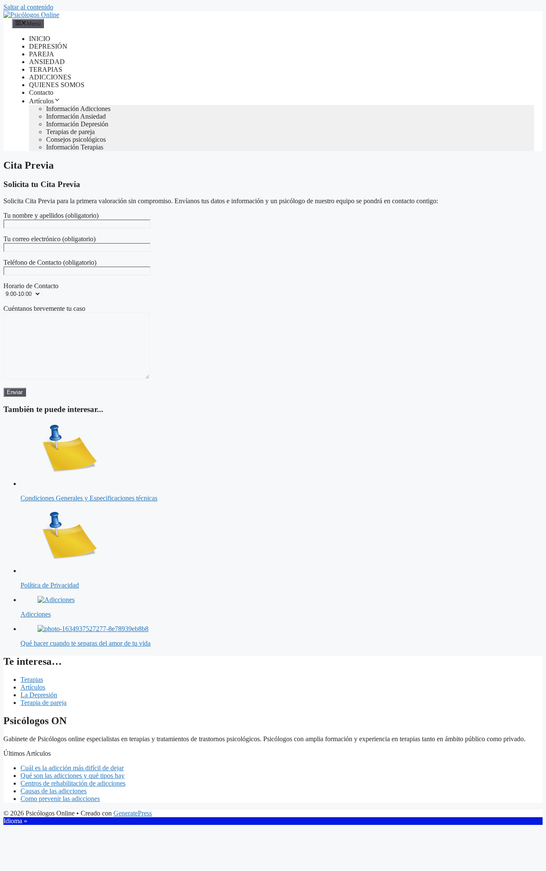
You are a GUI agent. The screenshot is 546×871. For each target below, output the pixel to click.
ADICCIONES (50, 77)
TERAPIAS (45, 69)
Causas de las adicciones (53, 791)
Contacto (41, 92)
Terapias (31, 679)
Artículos (41, 101)
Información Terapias (74, 147)
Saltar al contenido (28, 7)
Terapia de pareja (43, 702)
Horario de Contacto (30, 285)
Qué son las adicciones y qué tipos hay (72, 775)
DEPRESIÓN (48, 46)
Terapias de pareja (70, 131)
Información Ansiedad (76, 116)
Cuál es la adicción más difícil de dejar (72, 768)
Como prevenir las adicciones (60, 798)
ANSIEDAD (47, 61)
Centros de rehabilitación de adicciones (72, 783)
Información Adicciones (78, 108)
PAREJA (41, 54)
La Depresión (38, 695)
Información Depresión (77, 124)
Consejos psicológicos (76, 139)
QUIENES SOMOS (56, 84)
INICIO (39, 38)
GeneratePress (132, 813)
